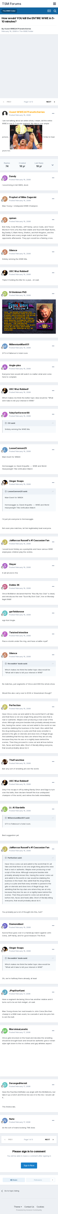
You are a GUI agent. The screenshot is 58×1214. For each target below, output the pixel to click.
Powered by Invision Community (29, 1210)
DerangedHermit (18, 1083)
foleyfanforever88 (19, 412)
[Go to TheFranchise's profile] (5, 761)
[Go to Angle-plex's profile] (5, 367)
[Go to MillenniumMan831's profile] (5, 346)
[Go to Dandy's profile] (5, 178)
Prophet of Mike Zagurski (22, 197)
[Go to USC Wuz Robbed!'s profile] (5, 273)
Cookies (40, 1207)
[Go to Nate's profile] (5, 1120)
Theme (17, 1207)
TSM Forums (11, 4)
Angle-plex (15, 365)
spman (12, 218)
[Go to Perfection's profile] (5, 707)
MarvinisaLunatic (18, 1029)
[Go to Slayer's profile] (5, 565)
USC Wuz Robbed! (19, 271)
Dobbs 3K (14, 585)
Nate (11, 1119)
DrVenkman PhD (18, 292)
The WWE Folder (26, 31)
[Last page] (54, 102)
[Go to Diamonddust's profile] (5, 926)
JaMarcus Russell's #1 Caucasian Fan (29, 540)
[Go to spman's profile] (5, 220)
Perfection (15, 705)
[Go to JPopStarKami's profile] (5, 992)
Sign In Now (29, 1165)
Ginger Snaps (16, 481)
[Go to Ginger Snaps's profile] (5, 482)
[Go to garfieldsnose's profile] (5, 613)
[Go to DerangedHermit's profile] (5, 1085)
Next (48, 102)
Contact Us (29, 1207)
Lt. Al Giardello (17, 807)
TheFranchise (16, 760)
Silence (13, 250)
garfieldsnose (16, 611)
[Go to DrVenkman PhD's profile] (5, 293)
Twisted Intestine (18, 632)
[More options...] (53, 113)
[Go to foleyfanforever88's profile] (5, 414)
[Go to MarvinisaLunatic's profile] (5, 1031)
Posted (20, 115)
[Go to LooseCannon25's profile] (5, 450)
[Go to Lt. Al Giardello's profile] (5, 809)
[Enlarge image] (26, 137)
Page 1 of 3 (29, 102)
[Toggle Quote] (6, 423)
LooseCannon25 (18, 448)
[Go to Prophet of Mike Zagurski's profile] (5, 199)
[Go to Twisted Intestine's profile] (5, 634)
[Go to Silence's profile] (5, 252)
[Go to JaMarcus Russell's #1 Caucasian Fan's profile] (5, 542)
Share (14, 1180)
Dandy (12, 176)
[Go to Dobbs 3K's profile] (5, 586)
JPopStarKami (17, 990)
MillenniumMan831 (19, 344)
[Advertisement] (29, 66)
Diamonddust (16, 924)
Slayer (12, 564)
